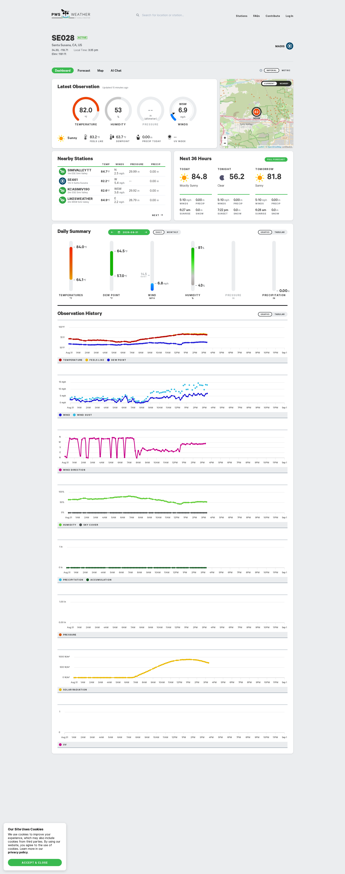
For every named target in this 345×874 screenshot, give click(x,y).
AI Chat (116, 71)
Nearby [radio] (284, 83)
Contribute (273, 15)
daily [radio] (159, 232)
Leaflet (261, 146)
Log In (289, 15)
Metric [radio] (286, 70)
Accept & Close (35, 862)
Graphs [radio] (265, 314)
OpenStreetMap (274, 146)
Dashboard (62, 71)
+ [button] (225, 138)
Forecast (84, 71)
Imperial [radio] (271, 70)
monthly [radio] (172, 232)
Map (100, 71)
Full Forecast (276, 159)
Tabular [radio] (280, 314)
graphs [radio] (265, 232)
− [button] (225, 143)
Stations (241, 15)
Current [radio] (269, 83)
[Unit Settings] (261, 70)
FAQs (256, 15)
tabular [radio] (280, 232)
